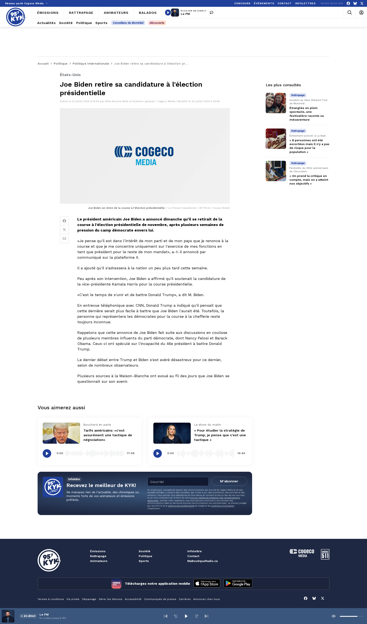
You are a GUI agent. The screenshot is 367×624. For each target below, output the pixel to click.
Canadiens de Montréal (128, 22)
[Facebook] (348, 3)
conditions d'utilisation (222, 506)
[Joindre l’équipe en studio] (211, 12)
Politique (145, 556)
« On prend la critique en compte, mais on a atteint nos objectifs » (308, 179)
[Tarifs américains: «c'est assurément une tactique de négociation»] (61, 433)
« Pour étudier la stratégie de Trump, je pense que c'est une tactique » (220, 435)
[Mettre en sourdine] (333, 616)
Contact (193, 556)
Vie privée (72, 599)
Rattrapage (98, 556)
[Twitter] (64, 229)
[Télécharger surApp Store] (206, 583)
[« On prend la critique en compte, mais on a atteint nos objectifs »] (276, 171)
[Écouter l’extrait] (47, 453)
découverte (157, 22)
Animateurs (98, 561)
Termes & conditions (51, 599)
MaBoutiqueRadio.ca (202, 561)
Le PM (185, 14)
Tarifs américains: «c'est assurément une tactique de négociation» (107, 435)
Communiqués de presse (160, 599)
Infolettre (194, 551)
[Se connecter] (361, 12)
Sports (144, 561)
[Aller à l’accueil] (16, 17)
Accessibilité (133, 599)
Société (144, 551)
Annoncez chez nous (206, 599)
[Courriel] (64, 238)
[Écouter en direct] (168, 12)
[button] (165, 616)
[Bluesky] (355, 3)
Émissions (98, 551)
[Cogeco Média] (302, 556)
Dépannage (89, 599)
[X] (362, 3)
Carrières (185, 599)
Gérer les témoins (110, 599)
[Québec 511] (325, 558)
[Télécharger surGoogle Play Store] (238, 583)
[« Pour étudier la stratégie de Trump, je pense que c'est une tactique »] (172, 433)
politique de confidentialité (181, 506)
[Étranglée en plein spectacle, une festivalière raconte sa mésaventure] (276, 103)
